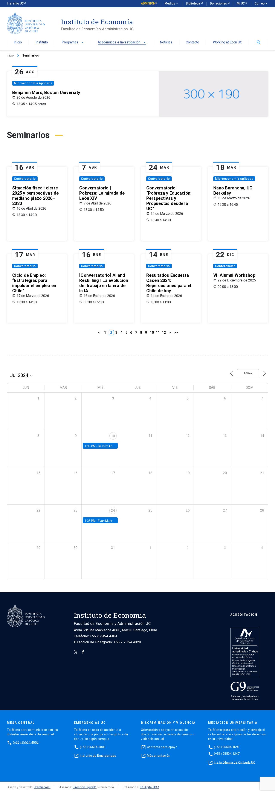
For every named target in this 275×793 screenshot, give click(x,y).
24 (113, 511)
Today (248, 373)
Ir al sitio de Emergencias (98, 755)
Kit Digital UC (148, 787)
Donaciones (219, 3)
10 (152, 332)
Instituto (41, 42)
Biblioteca (193, 3)
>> (176, 332)
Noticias (166, 42)
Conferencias (225, 266)
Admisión (148, 3)
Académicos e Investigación (122, 42)
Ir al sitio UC (15, 3)
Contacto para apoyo (162, 746)
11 (158, 332)
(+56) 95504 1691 (227, 746)
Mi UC (241, 3)
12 (164, 332)
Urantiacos (41, 787)
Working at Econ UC (227, 42)
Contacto (192, 42)
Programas (73, 42)
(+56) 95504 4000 (26, 742)
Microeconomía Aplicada (33, 83)
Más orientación (158, 755)
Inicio (18, 42)
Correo (261, 3)
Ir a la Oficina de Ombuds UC (234, 762)
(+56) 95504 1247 (227, 753)
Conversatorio (25, 178)
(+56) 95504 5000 (93, 746)
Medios (172, 3)
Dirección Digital (83, 787)
